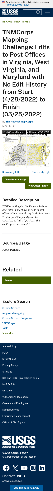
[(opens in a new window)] (6, 467)
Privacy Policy (10, 365)
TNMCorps (8, 323)
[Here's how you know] (26, 4)
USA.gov (7, 390)
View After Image (38, 185)
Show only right (41, 172)
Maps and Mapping (13, 313)
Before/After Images (16, 21)
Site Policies (9, 359)
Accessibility (9, 346)
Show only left (10, 172)
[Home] (10, 14)
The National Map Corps (19, 121)
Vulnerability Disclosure (15, 397)
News (8, 280)
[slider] (26, 149)
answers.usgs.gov (12, 481)
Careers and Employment (16, 403)
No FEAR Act (9, 384)
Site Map (7, 371)
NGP (5, 328)
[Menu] (47, 12)
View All (7, 333)
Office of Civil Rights (13, 422)
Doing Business (10, 409)
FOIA (5, 352)
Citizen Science (11, 308)
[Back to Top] (42, 480)
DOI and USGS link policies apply (20, 378)
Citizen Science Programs (17, 318)
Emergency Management (16, 416)
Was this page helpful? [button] (26, 488)
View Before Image (15, 179)
